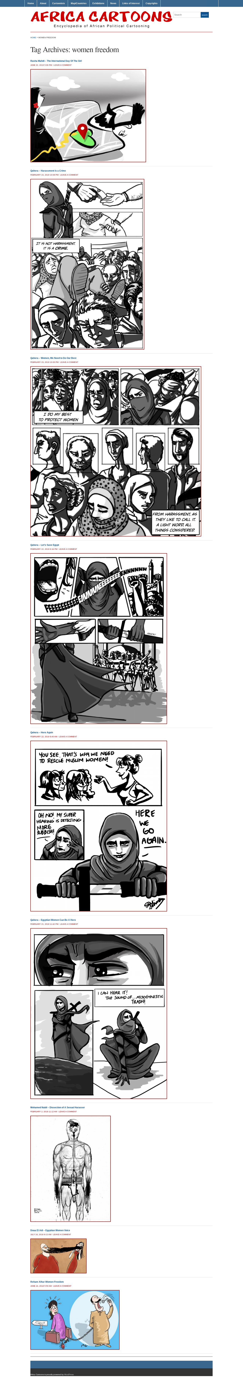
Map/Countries (79, 3)
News (113, 3)
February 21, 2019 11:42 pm (44, 924)
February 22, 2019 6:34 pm (43, 549)
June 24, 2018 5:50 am (41, 1286)
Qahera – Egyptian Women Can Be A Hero (53, 920)
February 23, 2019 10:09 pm (44, 175)
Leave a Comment (63, 65)
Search (205, 15)
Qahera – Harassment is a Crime (48, 170)
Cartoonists (58, 3)
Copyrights (152, 3)
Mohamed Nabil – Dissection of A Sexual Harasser (57, 1107)
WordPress (69, 1374)
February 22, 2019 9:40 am (43, 737)
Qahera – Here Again (41, 732)
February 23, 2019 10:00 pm (44, 362)
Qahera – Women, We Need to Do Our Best (53, 358)
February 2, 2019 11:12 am (43, 1112)
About (43, 3)
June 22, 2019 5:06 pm (41, 65)
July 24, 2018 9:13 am (40, 1234)
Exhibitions (98, 3)
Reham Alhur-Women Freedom (47, 1282)
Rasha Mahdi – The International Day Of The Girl (56, 61)
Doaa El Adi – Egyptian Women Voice (50, 1230)
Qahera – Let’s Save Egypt (44, 545)
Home (31, 3)
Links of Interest (131, 3)
